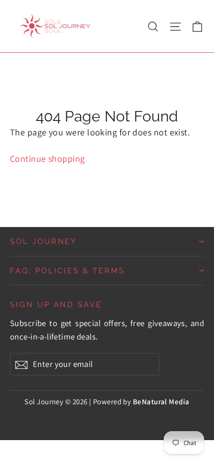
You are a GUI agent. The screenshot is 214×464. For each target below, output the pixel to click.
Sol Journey (43, 241)
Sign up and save (56, 304)
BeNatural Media (161, 401)
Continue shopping (47, 158)
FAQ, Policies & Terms (67, 270)
